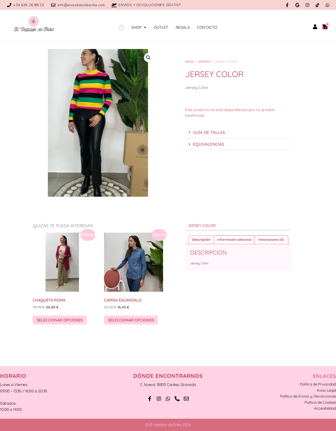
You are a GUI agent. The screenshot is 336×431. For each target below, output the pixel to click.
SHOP (136, 27)
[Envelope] (186, 398)
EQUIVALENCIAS (208, 144)
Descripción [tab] (201, 239)
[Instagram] (307, 5)
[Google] (297, 5)
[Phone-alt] (177, 398)
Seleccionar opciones (60, 320)
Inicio (189, 62)
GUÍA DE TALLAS (209, 132)
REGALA (183, 27)
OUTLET (161, 27)
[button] (148, 57)
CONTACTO (207, 27)
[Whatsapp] (327, 5)
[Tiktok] (317, 5)
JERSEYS (204, 62)
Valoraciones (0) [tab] (271, 239)
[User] (315, 26)
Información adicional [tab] (234, 239)
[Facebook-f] (287, 5)
